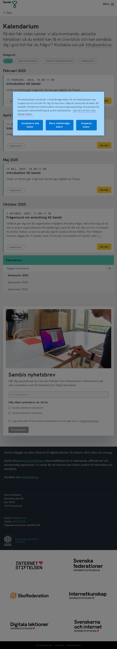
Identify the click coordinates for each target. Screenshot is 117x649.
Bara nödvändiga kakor (59, 125)
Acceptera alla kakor (30, 125)
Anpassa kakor (86, 125)
